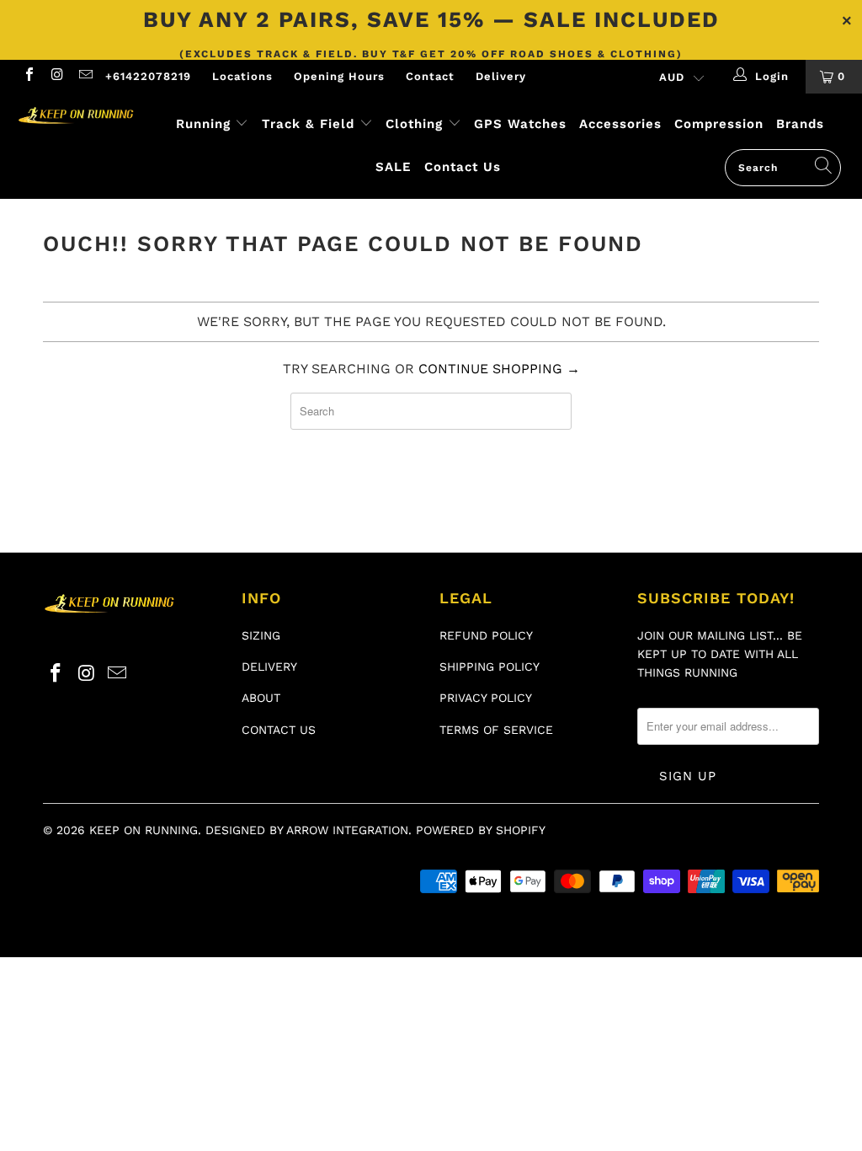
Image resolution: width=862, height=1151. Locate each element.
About (261, 697)
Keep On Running (143, 830)
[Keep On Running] (77, 116)
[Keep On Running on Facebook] (28, 76)
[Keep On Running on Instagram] (56, 76)
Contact (430, 76)
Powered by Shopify (480, 830)
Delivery (501, 76)
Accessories (620, 123)
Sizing (261, 635)
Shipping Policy (489, 666)
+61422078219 (148, 76)
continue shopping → (499, 369)
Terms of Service (496, 729)
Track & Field (310, 123)
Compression (719, 123)
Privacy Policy (485, 697)
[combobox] (783, 167)
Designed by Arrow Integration (306, 830)
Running (203, 123)
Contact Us (462, 166)
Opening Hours (339, 76)
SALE (393, 166)
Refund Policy (486, 635)
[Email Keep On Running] (85, 76)
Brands (800, 123)
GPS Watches (520, 123)
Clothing (414, 123)
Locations (242, 76)
